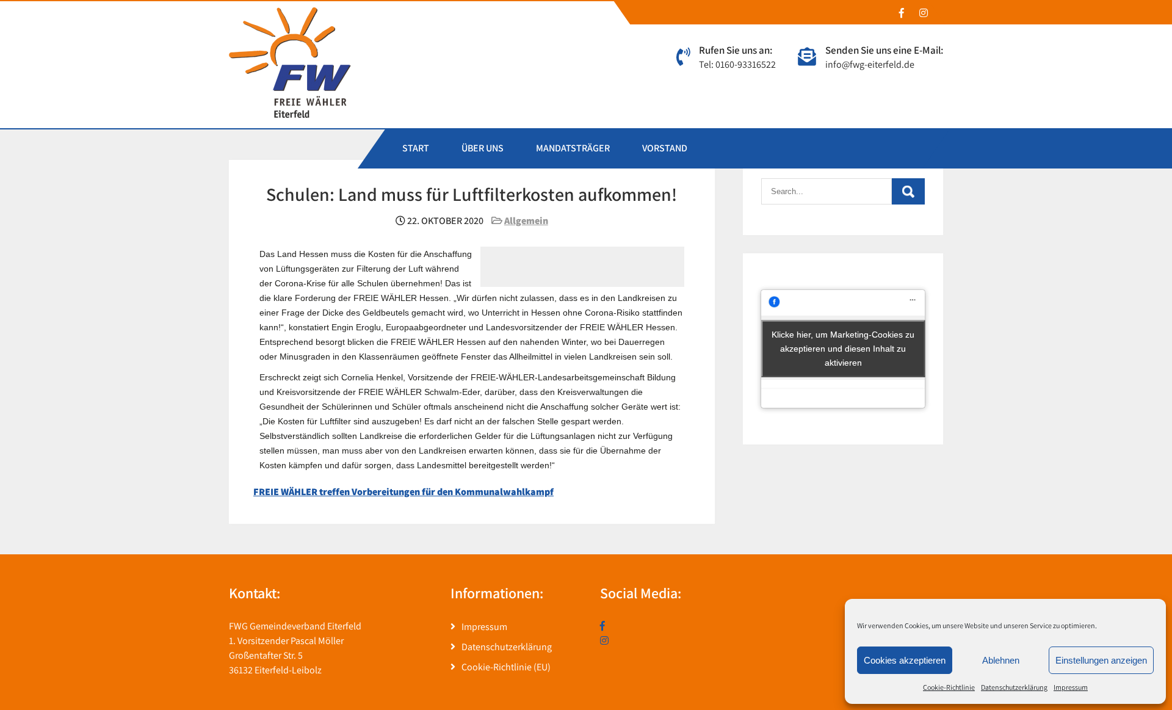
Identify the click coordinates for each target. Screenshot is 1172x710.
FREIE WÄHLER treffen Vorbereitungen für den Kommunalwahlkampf (403, 491)
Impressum (1071, 687)
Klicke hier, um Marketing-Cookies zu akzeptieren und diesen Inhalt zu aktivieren (843, 349)
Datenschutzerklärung (1014, 687)
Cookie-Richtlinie (949, 687)
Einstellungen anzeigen (1101, 660)
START (415, 148)
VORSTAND (664, 148)
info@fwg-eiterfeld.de (869, 64)
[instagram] (923, 12)
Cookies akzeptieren (905, 660)
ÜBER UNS (482, 148)
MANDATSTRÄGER (573, 148)
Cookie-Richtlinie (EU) (506, 667)
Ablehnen (1000, 660)
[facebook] (901, 12)
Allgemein (526, 220)
